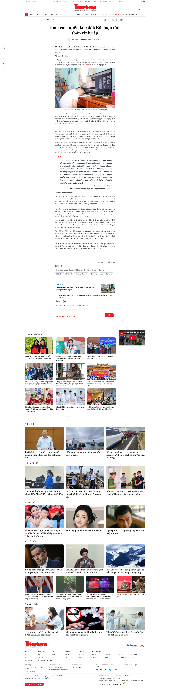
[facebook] (141, 1)
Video (137, 14)
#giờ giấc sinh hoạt (81, 274)
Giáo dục (117, 14)
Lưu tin (3, 58)
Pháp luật (79, 14)
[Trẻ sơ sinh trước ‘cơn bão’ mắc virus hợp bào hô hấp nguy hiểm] (44, 618)
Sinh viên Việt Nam (90, 1)
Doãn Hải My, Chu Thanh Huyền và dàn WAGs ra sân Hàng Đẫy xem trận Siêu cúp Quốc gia (44, 533)
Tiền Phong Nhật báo (75, 1)
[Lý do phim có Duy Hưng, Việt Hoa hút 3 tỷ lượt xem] (125, 516)
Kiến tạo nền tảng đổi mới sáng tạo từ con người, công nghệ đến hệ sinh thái (39, 383)
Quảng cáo (120, 1)
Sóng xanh (45, 14)
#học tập (94, 274)
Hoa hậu (131, 14)
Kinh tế (38, 14)
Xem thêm (143, 14)
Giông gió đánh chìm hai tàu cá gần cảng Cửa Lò (83, 453)
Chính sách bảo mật (130, 665)
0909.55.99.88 (55, 667)
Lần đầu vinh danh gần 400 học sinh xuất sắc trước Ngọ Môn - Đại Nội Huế (100, 384)
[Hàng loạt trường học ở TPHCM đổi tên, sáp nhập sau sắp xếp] (101, 345)
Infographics (96, 651)
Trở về (3, 68)
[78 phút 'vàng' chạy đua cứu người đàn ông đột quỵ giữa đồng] (125, 618)
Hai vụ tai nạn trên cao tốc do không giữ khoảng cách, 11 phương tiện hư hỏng (125, 455)
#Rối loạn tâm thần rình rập (86, 270)
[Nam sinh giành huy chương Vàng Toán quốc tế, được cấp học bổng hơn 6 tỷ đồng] (70, 345)
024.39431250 (31, 671)
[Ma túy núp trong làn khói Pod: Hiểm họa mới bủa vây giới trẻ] (85, 618)
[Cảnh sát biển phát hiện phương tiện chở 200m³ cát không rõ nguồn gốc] (85, 477)
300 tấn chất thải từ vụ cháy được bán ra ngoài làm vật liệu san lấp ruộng (124, 492)
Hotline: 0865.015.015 (59, 1)
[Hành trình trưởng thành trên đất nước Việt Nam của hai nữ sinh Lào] (39, 345)
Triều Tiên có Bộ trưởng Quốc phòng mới (130, 595)
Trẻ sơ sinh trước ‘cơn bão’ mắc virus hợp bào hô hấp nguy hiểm (43, 633)
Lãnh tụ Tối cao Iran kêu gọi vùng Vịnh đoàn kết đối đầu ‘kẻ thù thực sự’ (85, 571)
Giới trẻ (72, 14)
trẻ (91, 248)
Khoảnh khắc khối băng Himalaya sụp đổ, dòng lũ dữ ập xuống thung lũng (125, 571)
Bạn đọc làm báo (35, 684)
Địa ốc (52, 14)
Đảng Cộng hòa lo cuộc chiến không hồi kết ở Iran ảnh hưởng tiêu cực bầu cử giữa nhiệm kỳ (39, 596)
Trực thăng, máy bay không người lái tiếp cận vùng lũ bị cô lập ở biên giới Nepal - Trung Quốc (69, 596)
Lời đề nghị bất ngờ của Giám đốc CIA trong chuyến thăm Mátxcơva (43, 571)
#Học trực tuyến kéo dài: (65, 270)
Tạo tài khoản (70, 305)
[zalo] (111, 669)
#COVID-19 (60, 274)
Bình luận (3, 63)
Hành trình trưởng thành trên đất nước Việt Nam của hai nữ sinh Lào (38, 357)
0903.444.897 (78, 667)
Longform (82, 651)
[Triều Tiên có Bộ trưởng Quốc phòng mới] (131, 584)
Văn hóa (104, 14)
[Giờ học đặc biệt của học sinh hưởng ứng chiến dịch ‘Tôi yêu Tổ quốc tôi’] (101, 396)
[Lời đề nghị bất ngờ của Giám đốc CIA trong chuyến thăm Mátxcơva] (44, 556)
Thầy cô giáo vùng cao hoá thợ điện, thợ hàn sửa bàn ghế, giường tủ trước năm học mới (69, 384)
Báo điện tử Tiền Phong (85, 7)
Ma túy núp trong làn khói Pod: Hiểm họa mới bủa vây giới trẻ (84, 633)
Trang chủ (26, 14)
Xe (99, 14)
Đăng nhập (58, 305)
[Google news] (116, 669)
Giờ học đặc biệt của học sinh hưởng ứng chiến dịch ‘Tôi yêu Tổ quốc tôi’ (100, 408)
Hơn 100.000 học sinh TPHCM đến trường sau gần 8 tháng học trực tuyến (76, 288)
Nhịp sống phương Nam (45, 660)
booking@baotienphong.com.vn (59, 669)
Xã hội (32, 14)
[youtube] (144, 1)
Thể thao (86, 14)
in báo (113, 20)
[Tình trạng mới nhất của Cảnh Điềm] (85, 516)
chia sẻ (105, 20)
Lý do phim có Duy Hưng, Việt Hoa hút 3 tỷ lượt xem (125, 532)
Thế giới (65, 14)
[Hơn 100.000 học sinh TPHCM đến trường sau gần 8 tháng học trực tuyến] (108, 288)
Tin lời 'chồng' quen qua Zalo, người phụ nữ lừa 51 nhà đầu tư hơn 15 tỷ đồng (44, 492)
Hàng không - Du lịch (124, 657)
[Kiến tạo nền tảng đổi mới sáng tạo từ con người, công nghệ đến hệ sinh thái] (39, 371)
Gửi (109, 315)
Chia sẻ (3, 53)
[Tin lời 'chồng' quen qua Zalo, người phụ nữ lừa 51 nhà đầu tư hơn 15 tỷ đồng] (44, 477)
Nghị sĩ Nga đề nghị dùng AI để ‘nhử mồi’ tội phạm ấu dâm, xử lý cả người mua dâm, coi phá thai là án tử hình (99, 596)
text (109, 20)
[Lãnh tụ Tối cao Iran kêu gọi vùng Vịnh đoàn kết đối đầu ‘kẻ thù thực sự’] (85, 556)
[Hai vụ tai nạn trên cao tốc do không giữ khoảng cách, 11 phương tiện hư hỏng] (125, 438)
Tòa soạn (112, 1)
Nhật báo (41, 651)
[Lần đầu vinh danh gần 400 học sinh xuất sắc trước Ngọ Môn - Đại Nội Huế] (101, 371)
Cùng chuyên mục (35, 334)
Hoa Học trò (102, 1)
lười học (87, 65)
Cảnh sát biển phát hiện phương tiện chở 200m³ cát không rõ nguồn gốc (83, 494)
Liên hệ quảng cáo (55, 665)
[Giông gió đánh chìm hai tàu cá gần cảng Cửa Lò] (85, 438)
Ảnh (53, 651)
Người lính (94, 14)
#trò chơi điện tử (106, 274)
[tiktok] (107, 670)
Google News (121, 20)
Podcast (68, 651)
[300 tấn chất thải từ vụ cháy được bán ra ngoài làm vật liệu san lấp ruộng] (125, 477)
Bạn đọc (107, 657)
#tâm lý (69, 274)
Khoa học (124, 14)
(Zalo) (61, 667)
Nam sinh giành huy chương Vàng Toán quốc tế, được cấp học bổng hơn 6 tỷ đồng (69, 358)
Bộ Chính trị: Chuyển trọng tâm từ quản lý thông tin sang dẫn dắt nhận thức (43, 455)
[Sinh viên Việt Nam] (132, 646)
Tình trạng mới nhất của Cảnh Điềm (83, 530)
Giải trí (111, 14)
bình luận (117, 20)
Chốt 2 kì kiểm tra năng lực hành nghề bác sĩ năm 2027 (70, 408)
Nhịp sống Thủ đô (30, 660)
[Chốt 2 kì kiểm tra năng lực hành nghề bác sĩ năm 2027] (70, 396)
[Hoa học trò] (142, 646)
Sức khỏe (58, 14)
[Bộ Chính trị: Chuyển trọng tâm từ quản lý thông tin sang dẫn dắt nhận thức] (44, 438)
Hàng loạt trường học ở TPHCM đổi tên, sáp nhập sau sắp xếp (100, 357)
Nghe (3, 48)
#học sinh (102, 270)
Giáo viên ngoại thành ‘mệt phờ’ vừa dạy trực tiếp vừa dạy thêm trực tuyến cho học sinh (86, 296)
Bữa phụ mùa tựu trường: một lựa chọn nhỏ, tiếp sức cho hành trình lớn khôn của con (39, 409)
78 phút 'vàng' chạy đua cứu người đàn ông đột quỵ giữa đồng (125, 633)
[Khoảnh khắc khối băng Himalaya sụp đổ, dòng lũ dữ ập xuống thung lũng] (125, 556)
